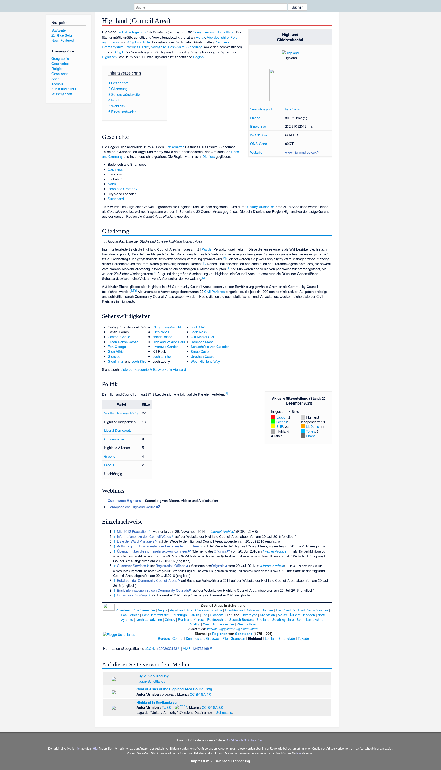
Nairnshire (158, 46)
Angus (162, 610)
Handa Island (162, 336)
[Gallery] (181, 706)
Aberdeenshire (218, 37)
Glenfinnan (116, 361)
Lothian (270, 638)
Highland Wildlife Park (169, 341)
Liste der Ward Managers (136, 541)
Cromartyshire (113, 46)
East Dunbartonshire (313, 610)
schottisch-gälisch (132, 31)
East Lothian (130, 614)
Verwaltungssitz (262, 109)
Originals (220, 551)
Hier (95, 748)
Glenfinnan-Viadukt (167, 326)
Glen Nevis (161, 331)
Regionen (219, 633)
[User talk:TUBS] (172, 706)
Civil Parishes (214, 291)
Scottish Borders (241, 619)
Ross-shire (176, 46)
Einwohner (258, 126)
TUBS (166, 707)
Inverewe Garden (165, 346)
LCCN (149, 648)
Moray (200, 37)
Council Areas (203, 31)
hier (78, 748)
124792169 (200, 648)
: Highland (124, 500)
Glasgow (216, 614)
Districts (208, 156)
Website (256, 152)
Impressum (200, 761)
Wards (207, 249)
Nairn (112, 183)
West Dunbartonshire (218, 624)
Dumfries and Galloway (242, 610)
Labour (281, 417)
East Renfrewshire (155, 614)
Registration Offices (170, 565)
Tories (310, 431)
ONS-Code (258, 143)
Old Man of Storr (203, 336)
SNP (279, 426)
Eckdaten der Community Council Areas (147, 580)
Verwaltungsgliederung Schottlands (232, 628)
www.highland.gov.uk (301, 152)
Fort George (117, 346)
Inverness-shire (137, 46)
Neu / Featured (62, 40)
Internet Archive (222, 531)
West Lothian (246, 624)
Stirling (195, 624)
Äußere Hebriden (302, 614)
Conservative (114, 439)
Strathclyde (286, 638)
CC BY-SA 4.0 (200, 694)
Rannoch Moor (202, 341)
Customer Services (131, 565)
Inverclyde (249, 614)
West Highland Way (205, 361)
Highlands (109, 56)
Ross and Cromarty (122, 188)
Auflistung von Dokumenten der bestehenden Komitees (158, 546)
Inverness (292, 109)
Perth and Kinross (191, 619)
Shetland (262, 619)
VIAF (186, 648)
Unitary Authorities (261, 206)
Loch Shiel (139, 361)
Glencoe (114, 356)
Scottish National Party (121, 413)
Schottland (226, 31)
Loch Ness (199, 331)
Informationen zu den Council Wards (144, 536)
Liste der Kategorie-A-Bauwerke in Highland (153, 369)
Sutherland (194, 46)
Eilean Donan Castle (123, 341)
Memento (160, 531)
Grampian (238, 638)
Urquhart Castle (202, 356)
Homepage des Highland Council (132, 506)
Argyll (118, 51)
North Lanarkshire (149, 619)
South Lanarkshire (310, 619)
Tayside (303, 638)
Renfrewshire (216, 619)
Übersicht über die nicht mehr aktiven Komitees (152, 551)
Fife (204, 614)
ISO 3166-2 (258, 135)
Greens (281, 421)
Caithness (222, 42)
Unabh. (311, 435)
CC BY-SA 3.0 (212, 707)
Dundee (267, 610)
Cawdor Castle (119, 336)
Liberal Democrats (118, 430)
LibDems (312, 426)
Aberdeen (123, 610)
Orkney (170, 619)
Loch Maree (200, 326)
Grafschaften (174, 146)
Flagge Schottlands (150, 681)
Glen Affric (116, 351)
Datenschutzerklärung (232, 761)
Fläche (255, 117)
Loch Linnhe (162, 356)
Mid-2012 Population (132, 531)
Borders (164, 638)
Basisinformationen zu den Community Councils (153, 590)
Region (198, 56)
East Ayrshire (285, 610)
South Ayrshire (283, 619)
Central (177, 638)
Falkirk (194, 614)
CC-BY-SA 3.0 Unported (245, 740)
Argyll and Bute (138, 42)
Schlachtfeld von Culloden (210, 346)
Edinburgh (179, 614)
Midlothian (267, 614)
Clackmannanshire (208, 610)
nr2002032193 (166, 648)
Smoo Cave (200, 351)
